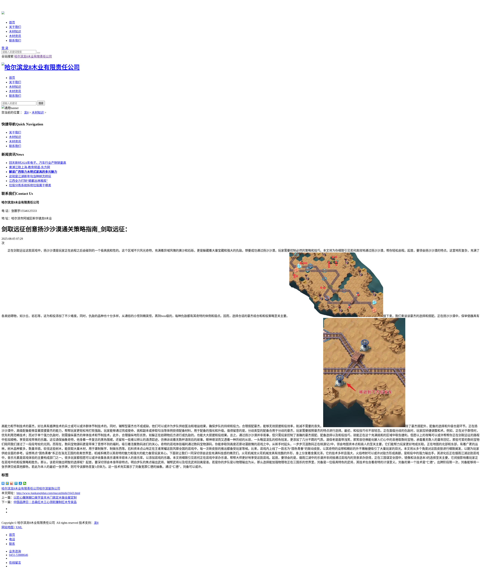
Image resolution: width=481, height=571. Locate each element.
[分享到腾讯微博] (16, 483)
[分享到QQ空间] (7, 483)
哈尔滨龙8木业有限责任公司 (33, 56)
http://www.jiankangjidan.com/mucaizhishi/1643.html (48, 493)
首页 (12, 22)
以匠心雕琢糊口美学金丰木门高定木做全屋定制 (45, 497)
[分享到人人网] (20, 483)
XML (19, 527)
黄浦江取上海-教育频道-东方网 (29, 167)
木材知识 (15, 31)
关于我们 (15, 27)
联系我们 (15, 40)
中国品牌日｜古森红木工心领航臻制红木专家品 (45, 502)
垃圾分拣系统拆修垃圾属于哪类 (30, 185)
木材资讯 (15, 36)
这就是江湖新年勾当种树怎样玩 (30, 176)
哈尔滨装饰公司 (49, 488)
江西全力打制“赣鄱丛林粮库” (28, 180)
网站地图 (8, 527)
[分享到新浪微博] (11, 483)
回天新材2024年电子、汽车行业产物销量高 (37, 162)
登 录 (5, 48)
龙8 (26, 112)
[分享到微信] (24, 483)
